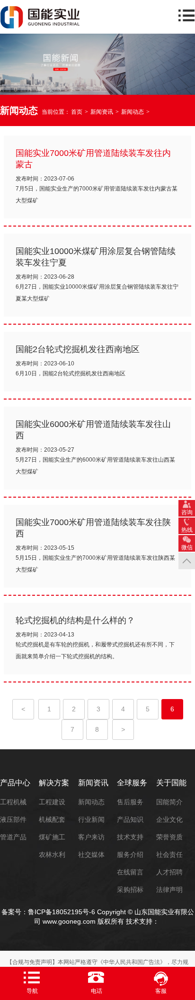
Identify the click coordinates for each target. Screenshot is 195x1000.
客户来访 (91, 837)
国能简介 (169, 802)
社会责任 (169, 854)
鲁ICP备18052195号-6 (61, 912)
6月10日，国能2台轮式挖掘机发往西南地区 (70, 373)
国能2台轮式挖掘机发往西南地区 (78, 349)
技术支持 (130, 837)
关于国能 (171, 783)
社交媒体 (91, 854)
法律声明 (169, 889)
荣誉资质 (169, 837)
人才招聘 (169, 872)
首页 (76, 112)
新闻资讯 (101, 112)
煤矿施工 (52, 837)
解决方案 (54, 783)
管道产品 (13, 837)
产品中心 (15, 783)
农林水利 (52, 854)
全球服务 (132, 783)
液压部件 (13, 819)
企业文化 (169, 819)
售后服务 (130, 802)
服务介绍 (130, 854)
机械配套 (52, 819)
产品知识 (130, 819)
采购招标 (130, 889)
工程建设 (52, 802)
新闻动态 (132, 112)
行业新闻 (91, 819)
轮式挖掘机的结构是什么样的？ (75, 620)
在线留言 (130, 872)
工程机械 (13, 802)
